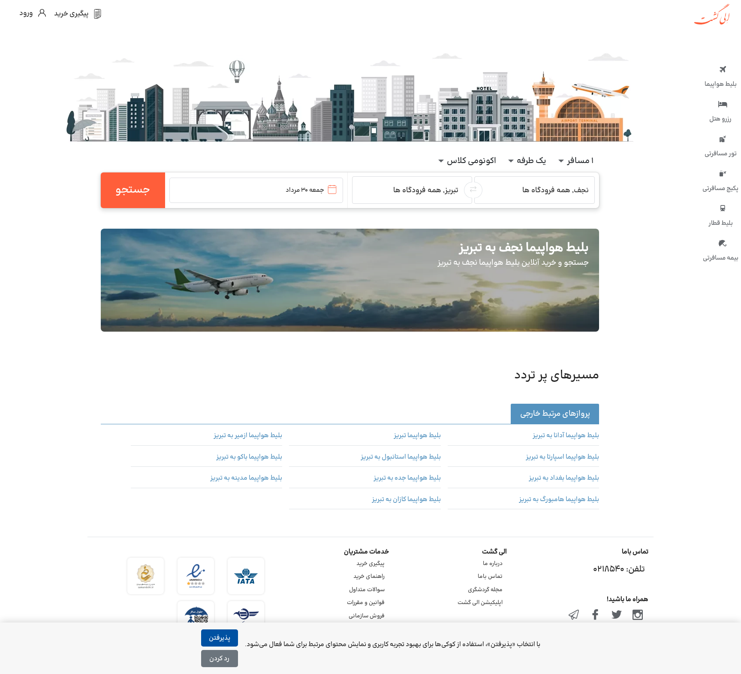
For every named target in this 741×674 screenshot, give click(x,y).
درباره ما (493, 563)
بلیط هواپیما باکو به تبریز (249, 457)
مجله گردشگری (485, 590)
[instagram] (637, 615)
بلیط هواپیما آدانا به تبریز (566, 436)
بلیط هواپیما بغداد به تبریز (564, 478)
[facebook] (595, 615)
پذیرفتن (219, 638)
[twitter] (616, 615)
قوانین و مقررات (366, 602)
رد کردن (219, 659)
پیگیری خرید (370, 563)
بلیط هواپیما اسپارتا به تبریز (562, 457)
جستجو (132, 190)
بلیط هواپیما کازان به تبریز (406, 500)
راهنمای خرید (369, 576)
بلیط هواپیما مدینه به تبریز (246, 478)
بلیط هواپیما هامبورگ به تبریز (559, 500)
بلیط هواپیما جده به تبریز (407, 478)
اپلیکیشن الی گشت (480, 602)
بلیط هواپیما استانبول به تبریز (400, 457)
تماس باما (490, 576)
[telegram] (574, 615)
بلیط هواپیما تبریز (417, 436)
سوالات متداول (367, 590)
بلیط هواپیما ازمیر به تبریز (248, 436)
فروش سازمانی (367, 616)
